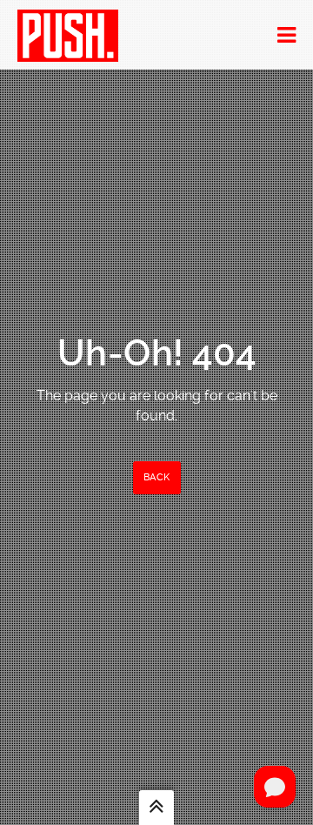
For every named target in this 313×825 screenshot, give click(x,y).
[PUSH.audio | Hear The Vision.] (67, 35)
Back (156, 477)
